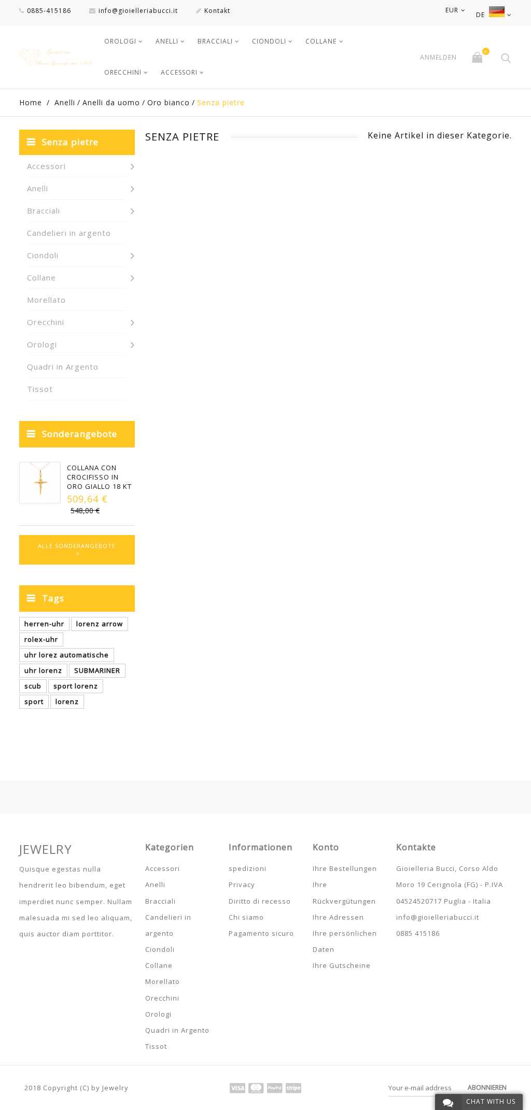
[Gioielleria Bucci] (56, 57)
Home (30, 102)
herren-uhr (44, 623)
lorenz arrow (99, 623)
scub (32, 686)
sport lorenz (75, 686)
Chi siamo (246, 917)
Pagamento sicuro (261, 933)
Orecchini (123, 72)
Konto (326, 847)
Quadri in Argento (63, 366)
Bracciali (215, 41)
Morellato (46, 299)
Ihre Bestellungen (345, 868)
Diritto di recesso (260, 901)
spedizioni (248, 868)
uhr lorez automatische (66, 654)
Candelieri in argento (69, 233)
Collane (321, 41)
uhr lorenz (43, 670)
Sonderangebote (79, 434)
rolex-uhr (41, 639)
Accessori (179, 72)
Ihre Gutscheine (342, 965)
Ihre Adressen (338, 917)
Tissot (40, 389)
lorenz (67, 701)
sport (34, 701)
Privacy (242, 884)
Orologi (120, 41)
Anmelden (438, 57)
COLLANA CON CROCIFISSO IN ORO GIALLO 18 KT (99, 477)
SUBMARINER (97, 670)
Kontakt (217, 10)
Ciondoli (269, 41)
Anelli (167, 41)
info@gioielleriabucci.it (138, 10)
